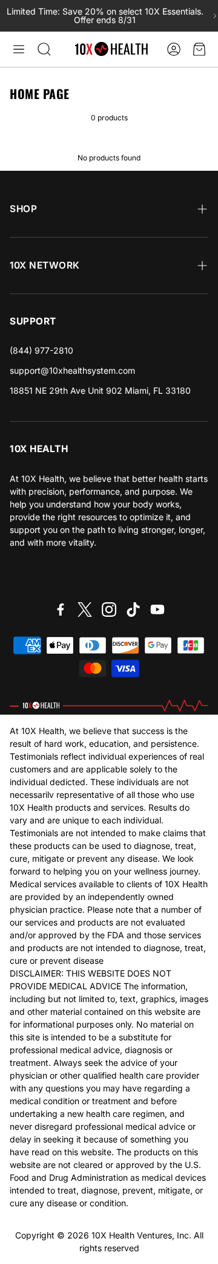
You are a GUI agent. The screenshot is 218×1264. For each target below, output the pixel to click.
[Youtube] (157, 609)
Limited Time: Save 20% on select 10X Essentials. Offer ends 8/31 (105, 15)
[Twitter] (85, 609)
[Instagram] (109, 609)
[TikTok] (133, 609)
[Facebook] (60, 609)
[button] (19, 49)
